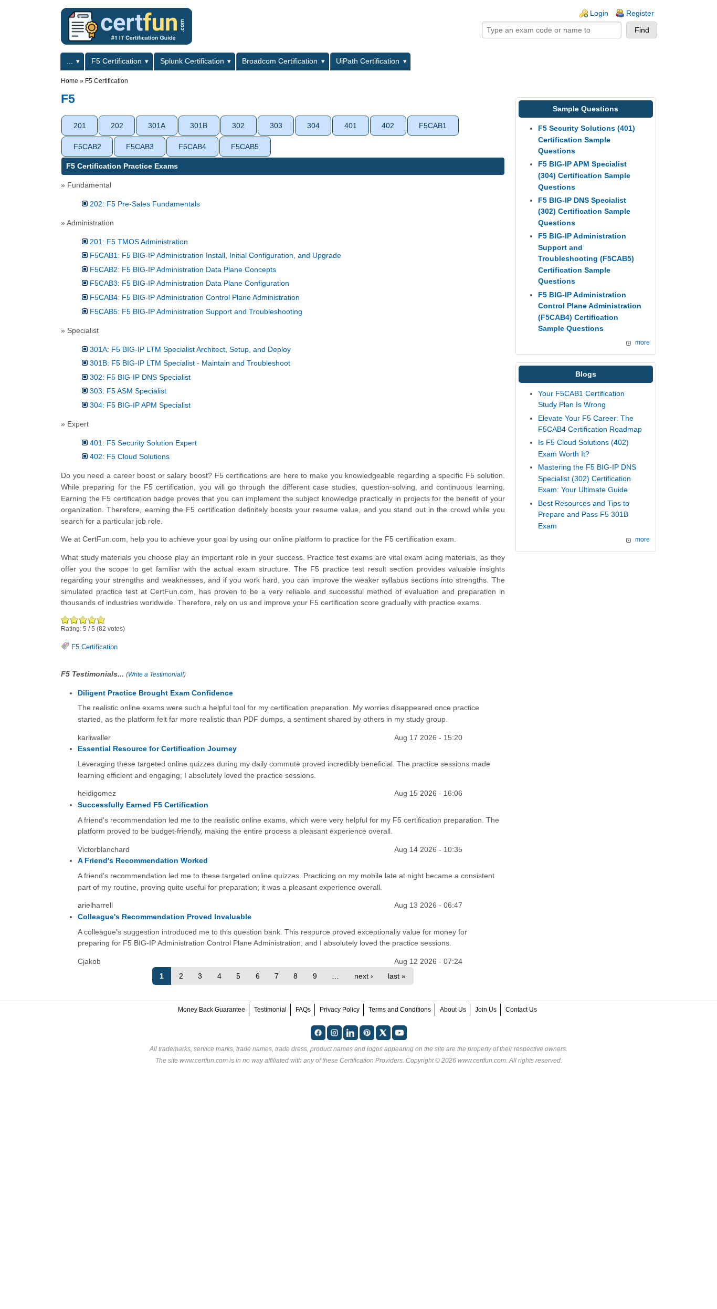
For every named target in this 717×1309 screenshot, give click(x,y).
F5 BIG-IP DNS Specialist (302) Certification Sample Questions (584, 211)
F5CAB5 (245, 146)
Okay (74, 620)
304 (313, 125)
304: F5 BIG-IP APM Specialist (140, 405)
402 (388, 125)
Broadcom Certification (280, 61)
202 (117, 125)
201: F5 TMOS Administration (139, 241)
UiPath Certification (367, 61)
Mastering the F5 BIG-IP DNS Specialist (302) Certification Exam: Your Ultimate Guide (587, 478)
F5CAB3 (140, 146)
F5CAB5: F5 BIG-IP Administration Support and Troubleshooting (196, 311)
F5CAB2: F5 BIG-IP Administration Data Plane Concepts (183, 269)
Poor (65, 620)
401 (350, 125)
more (642, 342)
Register (640, 13)
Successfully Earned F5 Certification (143, 805)
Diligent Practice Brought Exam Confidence (155, 693)
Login (599, 13)
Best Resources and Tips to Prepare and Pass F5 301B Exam (583, 514)
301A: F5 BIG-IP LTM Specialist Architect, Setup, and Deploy (190, 349)
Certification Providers (371, 1060)
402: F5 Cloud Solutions (130, 456)
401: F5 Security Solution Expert (143, 443)
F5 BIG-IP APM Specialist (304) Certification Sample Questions (584, 175)
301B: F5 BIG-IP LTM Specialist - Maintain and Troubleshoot (190, 363)
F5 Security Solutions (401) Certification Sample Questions (586, 139)
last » (397, 976)
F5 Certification (116, 61)
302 (238, 125)
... (70, 61)
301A (156, 125)
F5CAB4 (192, 146)
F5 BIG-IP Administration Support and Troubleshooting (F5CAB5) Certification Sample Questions (586, 258)
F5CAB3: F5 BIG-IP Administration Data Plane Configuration (189, 283)
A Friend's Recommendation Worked (143, 860)
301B (198, 125)
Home (69, 81)
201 (79, 125)
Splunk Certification (192, 61)
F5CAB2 (87, 146)
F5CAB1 (433, 125)
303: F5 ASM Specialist (128, 391)
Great (92, 620)
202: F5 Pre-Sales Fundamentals (145, 204)
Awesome (101, 620)
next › (363, 976)
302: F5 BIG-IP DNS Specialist (140, 377)
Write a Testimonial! (156, 674)
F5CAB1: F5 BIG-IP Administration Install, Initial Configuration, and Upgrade (215, 255)
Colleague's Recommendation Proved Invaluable (164, 916)
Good (83, 620)
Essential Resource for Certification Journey (157, 748)
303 (276, 125)
